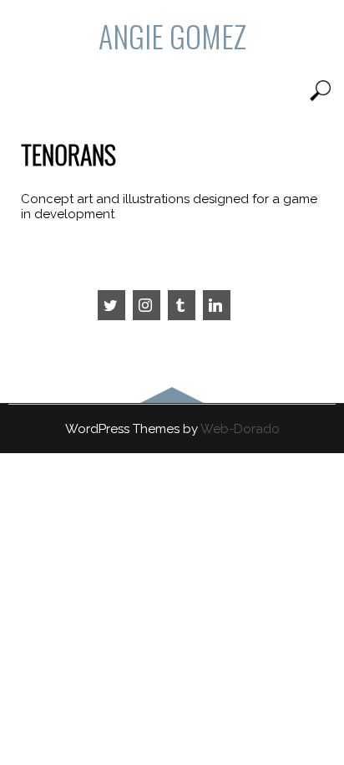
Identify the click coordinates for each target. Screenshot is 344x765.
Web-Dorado (240, 428)
